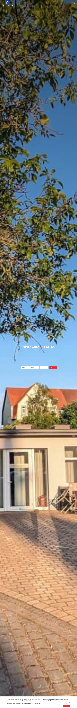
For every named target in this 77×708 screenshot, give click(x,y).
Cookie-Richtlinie (36, 703)
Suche (54, 367)
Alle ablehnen (58, 706)
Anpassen (51, 706)
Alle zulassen (66, 706)
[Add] (46, 367)
